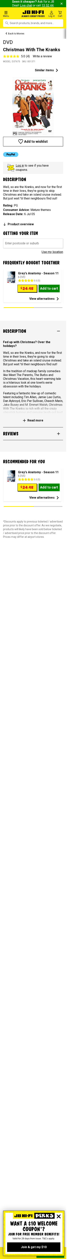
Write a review (42, 56)
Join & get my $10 (34, 1247)
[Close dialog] (58, 1216)
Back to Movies (16, 33)
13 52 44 (47, 5)
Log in (20, 165)
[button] (11, 14)
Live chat (26, 5)
